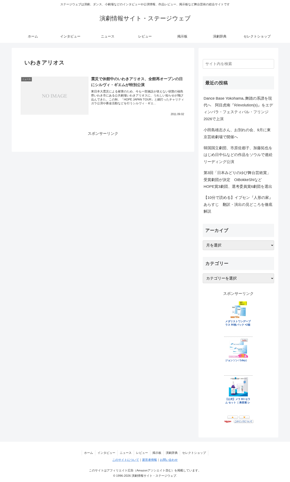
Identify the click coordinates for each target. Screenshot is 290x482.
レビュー (142, 452)
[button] (270, 63)
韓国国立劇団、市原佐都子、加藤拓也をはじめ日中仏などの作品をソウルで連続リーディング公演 (238, 155)
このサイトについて (125, 459)
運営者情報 (149, 459)
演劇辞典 (172, 452)
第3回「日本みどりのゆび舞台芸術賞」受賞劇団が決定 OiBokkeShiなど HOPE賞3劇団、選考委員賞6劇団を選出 (238, 180)
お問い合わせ (169, 459)
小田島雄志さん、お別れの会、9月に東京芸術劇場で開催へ (237, 133)
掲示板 (156, 452)
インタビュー (106, 452)
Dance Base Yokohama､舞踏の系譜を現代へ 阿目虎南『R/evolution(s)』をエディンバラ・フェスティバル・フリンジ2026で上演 (238, 108)
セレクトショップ (194, 452)
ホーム (88, 452)
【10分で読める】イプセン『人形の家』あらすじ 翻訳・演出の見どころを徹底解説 (238, 204)
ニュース (126, 452)
